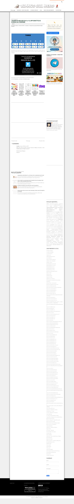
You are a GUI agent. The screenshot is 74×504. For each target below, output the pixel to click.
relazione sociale (60, 233)
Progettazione (48, 232)
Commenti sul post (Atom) (19, 171)
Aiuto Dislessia (48, 258)
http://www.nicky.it (49, 368)
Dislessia (60, 219)
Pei (57, 230)
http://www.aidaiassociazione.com (52, 284)
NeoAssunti (55, 228)
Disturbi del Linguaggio (54, 220)
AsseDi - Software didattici (51, 259)
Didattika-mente (49, 275)
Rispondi (18, 152)
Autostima (51, 213)
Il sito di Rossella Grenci (50, 408)
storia (47, 244)
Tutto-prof (48, 447)
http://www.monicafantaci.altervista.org (53, 364)
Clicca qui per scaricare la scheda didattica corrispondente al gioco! (22, 77)
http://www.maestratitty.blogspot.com (53, 355)
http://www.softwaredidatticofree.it (52, 385)
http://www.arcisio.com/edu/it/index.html (53, 287)
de (58, 215)
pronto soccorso (57, 232)
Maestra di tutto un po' (50, 418)
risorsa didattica (58, 235)
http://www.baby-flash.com (51, 293)
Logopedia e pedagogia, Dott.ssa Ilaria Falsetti (54, 417)
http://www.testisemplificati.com (52, 392)
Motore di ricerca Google (50, 421)
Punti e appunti (49, 434)
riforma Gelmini (49, 235)
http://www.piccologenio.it (51, 375)
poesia (60, 230)
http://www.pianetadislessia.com (52, 372)
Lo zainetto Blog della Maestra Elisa (52, 415)
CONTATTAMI (58, 10)
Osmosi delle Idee (49, 425)
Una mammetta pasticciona (51, 452)
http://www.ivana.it (49, 333)
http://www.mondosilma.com (51, 362)
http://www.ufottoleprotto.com (51, 398)
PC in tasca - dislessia (50, 430)
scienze (47, 242)
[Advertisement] (36, 16)
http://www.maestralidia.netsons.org (52, 348)
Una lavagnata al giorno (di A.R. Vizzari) (52, 450)
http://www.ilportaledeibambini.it (52, 323)
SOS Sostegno (48, 443)
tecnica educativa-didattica (54, 244)
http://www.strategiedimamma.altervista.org (54, 388)
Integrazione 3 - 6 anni (50, 411)
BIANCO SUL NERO (36, 496)
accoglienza (61, 203)
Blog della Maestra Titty (50, 269)
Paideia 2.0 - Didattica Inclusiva (51, 427)
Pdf (51, 230)
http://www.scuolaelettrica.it (51, 384)
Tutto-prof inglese (49, 449)
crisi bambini (55, 215)
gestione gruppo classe (59, 224)
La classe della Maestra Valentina (52, 412)
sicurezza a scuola (49, 243)
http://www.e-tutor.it (50, 312)
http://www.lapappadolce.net (51, 339)
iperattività (60, 225)
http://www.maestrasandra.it (51, 353)
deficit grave (50, 216)
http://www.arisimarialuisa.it (51, 288)
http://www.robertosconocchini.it (52, 378)
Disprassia (47, 220)
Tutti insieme (48, 446)
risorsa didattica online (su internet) (54, 237)
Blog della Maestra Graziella (51, 263)
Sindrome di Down (56, 243)
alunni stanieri (57, 204)
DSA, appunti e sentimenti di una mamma (53, 280)
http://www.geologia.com (50, 317)
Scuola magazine (49, 437)
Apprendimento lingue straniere (54, 208)
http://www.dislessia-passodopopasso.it (53, 311)
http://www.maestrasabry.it (51, 352)
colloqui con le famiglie (53, 214)
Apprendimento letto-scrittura (54, 207)
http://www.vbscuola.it (50, 401)
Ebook (55, 222)
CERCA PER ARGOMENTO (49, 10)
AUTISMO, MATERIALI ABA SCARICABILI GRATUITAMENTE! (28, 185)
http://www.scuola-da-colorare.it (52, 382)
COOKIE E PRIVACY (34, 10)
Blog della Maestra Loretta (51, 265)
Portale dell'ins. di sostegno (51, 431)
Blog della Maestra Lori (50, 266)
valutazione (48, 245)
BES (57, 213)
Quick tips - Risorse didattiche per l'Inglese (53, 436)
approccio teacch (55, 211)
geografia (52, 224)
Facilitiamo (48, 281)
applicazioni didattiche (58, 206)
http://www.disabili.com (50, 309)
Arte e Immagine (60, 211)
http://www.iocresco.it (50, 328)
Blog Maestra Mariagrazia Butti (51, 271)
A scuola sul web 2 (49, 253)
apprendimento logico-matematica (54, 210)
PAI (49, 230)
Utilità (62, 244)
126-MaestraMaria (49, 250)
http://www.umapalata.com (51, 400)
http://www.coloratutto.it (50, 297)
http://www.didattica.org (50, 306)
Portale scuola (48, 433)
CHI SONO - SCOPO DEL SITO (23, 10)
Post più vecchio (42, 140)
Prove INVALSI (48, 233)
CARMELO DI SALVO (38, 497)
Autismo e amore (49, 262)
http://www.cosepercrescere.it (51, 300)
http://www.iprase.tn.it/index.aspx (52, 331)
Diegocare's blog (49, 277)
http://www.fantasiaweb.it (50, 315)
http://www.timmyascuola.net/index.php (53, 394)
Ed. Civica (55, 223)
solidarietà (61, 243)
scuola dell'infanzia (58, 242)
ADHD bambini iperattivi (50, 256)
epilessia (58, 223)
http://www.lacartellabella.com (51, 334)
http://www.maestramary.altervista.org (53, 349)
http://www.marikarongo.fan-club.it (52, 361)
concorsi (52, 215)
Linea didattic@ (49, 414)
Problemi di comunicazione (57, 231)
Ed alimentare (59, 222)
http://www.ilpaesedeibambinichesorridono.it (54, 321)
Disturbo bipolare (57, 221)
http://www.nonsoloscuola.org (51, 369)
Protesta (61, 232)
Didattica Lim (48, 274)
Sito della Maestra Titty (50, 442)
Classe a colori (48, 272)
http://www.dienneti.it (50, 308)
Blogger (46, 496)
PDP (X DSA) (54, 230)
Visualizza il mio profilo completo (52, 130)
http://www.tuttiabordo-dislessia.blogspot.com (54, 397)
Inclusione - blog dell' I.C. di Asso (51, 409)
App (34, 25)
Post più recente (14, 140)
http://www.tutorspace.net (51, 395)
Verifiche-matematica (50, 455)
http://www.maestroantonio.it (51, 356)
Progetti (52, 232)
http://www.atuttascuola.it (51, 291)
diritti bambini (52, 219)
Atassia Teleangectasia (53, 212)
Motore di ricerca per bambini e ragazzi (53, 422)
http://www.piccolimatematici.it (51, 374)
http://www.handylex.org (50, 318)
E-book (52, 222)
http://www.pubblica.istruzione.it (52, 377)
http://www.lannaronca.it (50, 337)
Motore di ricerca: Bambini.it (51, 424)
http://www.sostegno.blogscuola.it (52, 387)
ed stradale (51, 223)
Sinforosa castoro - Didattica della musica (53, 440)
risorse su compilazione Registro (54, 241)
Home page (13, 10)
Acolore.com (48, 255)
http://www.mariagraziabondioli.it (52, 358)
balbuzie (55, 213)
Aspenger (48, 212)
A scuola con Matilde (49, 252)
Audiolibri (61, 212)
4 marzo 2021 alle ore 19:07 (24, 146)
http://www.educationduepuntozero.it (52, 314)
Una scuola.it (48, 453)
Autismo (48, 213)
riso (52, 235)
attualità (58, 212)
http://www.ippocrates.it (50, 330)
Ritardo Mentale (60, 241)
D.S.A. (41, 10)
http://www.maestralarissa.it (51, 346)
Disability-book (56, 219)
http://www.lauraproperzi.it (51, 343)
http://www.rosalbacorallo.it (51, 381)
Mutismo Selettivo (50, 228)
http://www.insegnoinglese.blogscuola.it (53, 327)
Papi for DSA (48, 428)
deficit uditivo (55, 216)
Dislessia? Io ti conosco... (50, 278)
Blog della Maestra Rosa (50, 268)
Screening (51, 242)
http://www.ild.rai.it (49, 320)
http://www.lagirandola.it (50, 336)
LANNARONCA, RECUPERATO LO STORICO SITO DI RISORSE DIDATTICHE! (30, 175)
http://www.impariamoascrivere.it (52, 324)
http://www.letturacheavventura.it (52, 345)
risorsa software (56, 237)
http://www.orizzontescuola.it (51, 371)
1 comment (27, 25)
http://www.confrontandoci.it (51, 298)
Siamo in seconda (49, 439)
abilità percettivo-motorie (52, 203)
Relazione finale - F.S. (54, 233)
